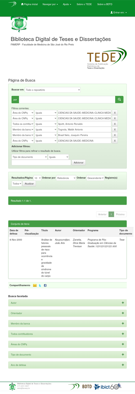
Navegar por (49, 4)
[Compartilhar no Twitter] (40, 285)
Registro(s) (111, 177)
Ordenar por (48, 177)
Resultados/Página (22, 177)
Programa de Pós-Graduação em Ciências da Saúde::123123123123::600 (102, 243)
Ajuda (66, 4)
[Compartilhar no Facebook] (46, 285)
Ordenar (81, 177)
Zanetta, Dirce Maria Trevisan (79, 243)
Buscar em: (18, 89)
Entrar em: (119, 12)
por (15, 99)
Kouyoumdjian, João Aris (62, 241)
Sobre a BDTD (104, 4)
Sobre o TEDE (84, 4)
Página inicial (30, 4)
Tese (121, 239)
